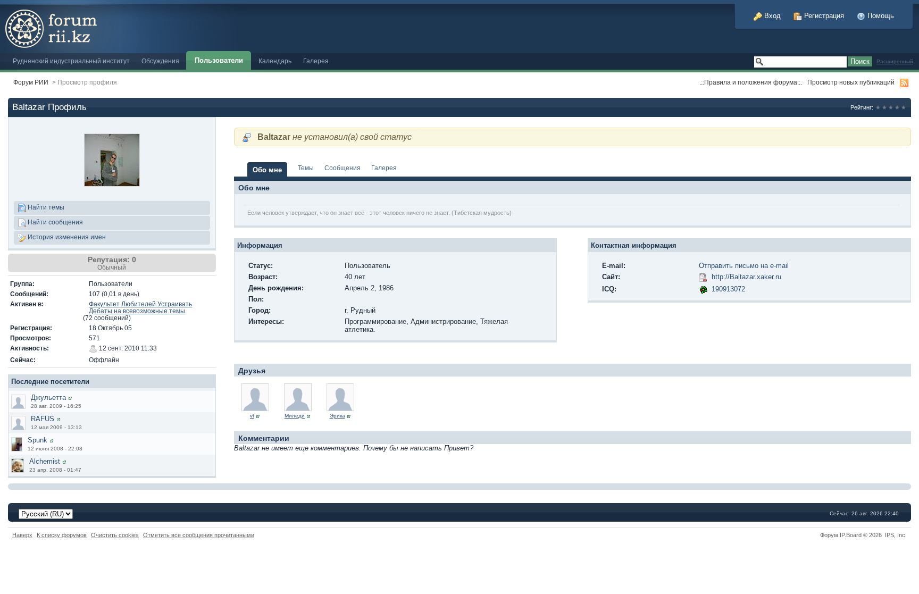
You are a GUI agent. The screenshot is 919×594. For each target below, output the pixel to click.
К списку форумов (62, 535)
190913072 (728, 289)
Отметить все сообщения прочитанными (198, 535)
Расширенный (894, 61)
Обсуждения (160, 60)
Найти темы (45, 207)
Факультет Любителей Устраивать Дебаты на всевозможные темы (140, 307)
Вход (771, 16)
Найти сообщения (54, 222)
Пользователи (219, 60)
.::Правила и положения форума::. (750, 82)
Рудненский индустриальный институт (71, 60)
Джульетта (48, 397)
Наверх (22, 535)
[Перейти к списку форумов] (123, 26)
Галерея (316, 60)
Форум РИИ (30, 82)
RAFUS (42, 419)
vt (252, 416)
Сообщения (342, 167)
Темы (306, 167)
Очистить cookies (115, 535)
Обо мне (267, 170)
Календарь (274, 60)
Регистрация (823, 16)
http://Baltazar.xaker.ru (746, 277)
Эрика (337, 416)
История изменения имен (66, 236)
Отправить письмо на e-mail (744, 266)
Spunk (37, 440)
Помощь (879, 16)
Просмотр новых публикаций (851, 82)
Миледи (295, 416)
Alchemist (44, 461)
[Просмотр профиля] (70, 397)
